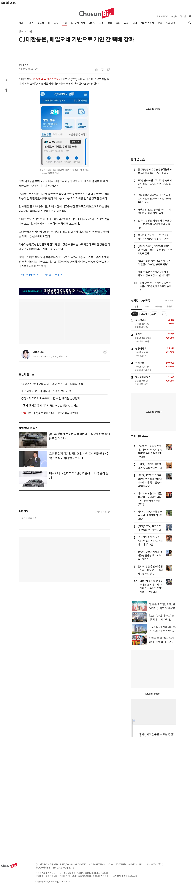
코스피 (144, 314)
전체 (135, 314)
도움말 (97, 511)
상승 (137, 306)
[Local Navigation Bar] (3, 23)
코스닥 (154, 314)
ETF (164, 314)
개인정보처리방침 (43, 867)
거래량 (169, 306)
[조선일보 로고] (8, 3)
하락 (147, 306)
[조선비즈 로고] (96, 13)
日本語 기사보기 (52, 274)
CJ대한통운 (25, 79)
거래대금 (158, 306)
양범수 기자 (23, 65)
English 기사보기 (28, 274)
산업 (21, 31)
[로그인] (190, 16)
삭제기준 (106, 511)
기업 (29, 31)
